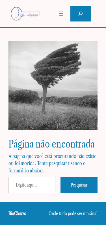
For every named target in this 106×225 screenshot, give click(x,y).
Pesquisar (79, 185)
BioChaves (17, 213)
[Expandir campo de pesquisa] (80, 13)
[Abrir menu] (61, 13)
